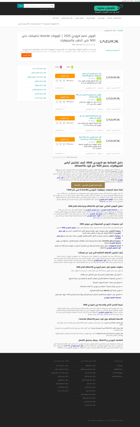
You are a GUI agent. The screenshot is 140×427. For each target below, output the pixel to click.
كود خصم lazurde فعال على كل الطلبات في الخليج (90, 117)
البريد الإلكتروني (90, 88)
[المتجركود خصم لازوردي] (109, 41)
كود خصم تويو (91, 383)
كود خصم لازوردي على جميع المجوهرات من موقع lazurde (92, 74)
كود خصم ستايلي (40, 81)
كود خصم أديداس (40, 93)
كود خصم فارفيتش (89, 401)
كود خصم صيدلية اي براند (88, 394)
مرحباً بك (119, 365)
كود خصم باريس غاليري (88, 380)
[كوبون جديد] (107, 8)
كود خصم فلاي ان (90, 405)
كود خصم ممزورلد (40, 85)
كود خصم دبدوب (90, 391)
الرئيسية (120, 30)
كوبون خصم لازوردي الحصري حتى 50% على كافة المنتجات (88, 95)
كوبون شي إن (90, 18)
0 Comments (59, 88)
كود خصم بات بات (40, 98)
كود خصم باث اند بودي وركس (36, 76)
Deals (58, 67)
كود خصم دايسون (90, 387)
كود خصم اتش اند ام (39, 68)
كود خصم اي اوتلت (89, 376)
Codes (69, 67)
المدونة (109, 18)
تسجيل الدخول (22, 24)
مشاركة (100, 88)
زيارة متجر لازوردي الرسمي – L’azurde (88, 185)
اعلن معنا (56, 18)
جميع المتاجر (117, 18)
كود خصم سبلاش (66, 18)
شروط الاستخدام (117, 373)
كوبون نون (101, 18)
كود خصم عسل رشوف (89, 398)
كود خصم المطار (90, 365)
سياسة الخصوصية (117, 376)
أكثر (82, 83)
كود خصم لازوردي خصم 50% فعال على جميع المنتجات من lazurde (90, 138)
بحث (20, 6)
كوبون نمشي (79, 18)
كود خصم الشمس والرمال (88, 369)
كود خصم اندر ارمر (90, 373)
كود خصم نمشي (44, 9)
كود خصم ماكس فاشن (38, 72)
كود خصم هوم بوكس (39, 89)
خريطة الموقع (118, 369)
